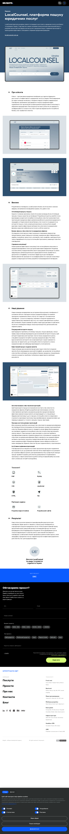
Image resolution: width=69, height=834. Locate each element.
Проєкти (7, 11)
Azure (52, 717)
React (50, 682)
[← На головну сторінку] (8, 3)
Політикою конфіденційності (58, 655)
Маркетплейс (43, 637)
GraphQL (48, 692)
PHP (59, 690)
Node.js (47, 690)
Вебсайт (53, 637)
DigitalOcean (49, 719)
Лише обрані (35, 818)
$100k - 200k (37, 627)
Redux (47, 684)
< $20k (7, 627)
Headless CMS (50, 723)
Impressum (41, 740)
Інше (60, 637)
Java (62, 698)
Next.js (62, 682)
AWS (47, 717)
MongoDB (62, 709)
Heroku (55, 717)
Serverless (60, 717)
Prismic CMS (54, 725)
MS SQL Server (55, 709)
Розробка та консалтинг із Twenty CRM (55, 731)
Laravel (62, 690)
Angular (54, 682)
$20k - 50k (16, 627)
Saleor (58, 725)
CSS (60, 698)
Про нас (8, 691)
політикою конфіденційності (9, 804)
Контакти (9, 697)
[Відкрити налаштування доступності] (60, 3)
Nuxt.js (58, 682)
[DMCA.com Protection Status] (61, 741)
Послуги (8, 680)
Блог (6, 702)
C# (57, 698)
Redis (56, 711)
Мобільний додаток (23, 637)
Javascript (53, 698)
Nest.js (51, 690)
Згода (5, 792)
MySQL (52, 711)
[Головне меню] (64, 3)
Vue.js (47, 682)
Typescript (48, 698)
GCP (49, 717)
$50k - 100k (26, 627)
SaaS (34, 637)
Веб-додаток (9, 637)
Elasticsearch (61, 711)
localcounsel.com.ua (11, 35)
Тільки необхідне (34, 823)
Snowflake (48, 711)
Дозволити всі (34, 829)
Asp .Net (56, 690)
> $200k (46, 627)
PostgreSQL (49, 709)
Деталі (12, 792)
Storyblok (48, 725)
